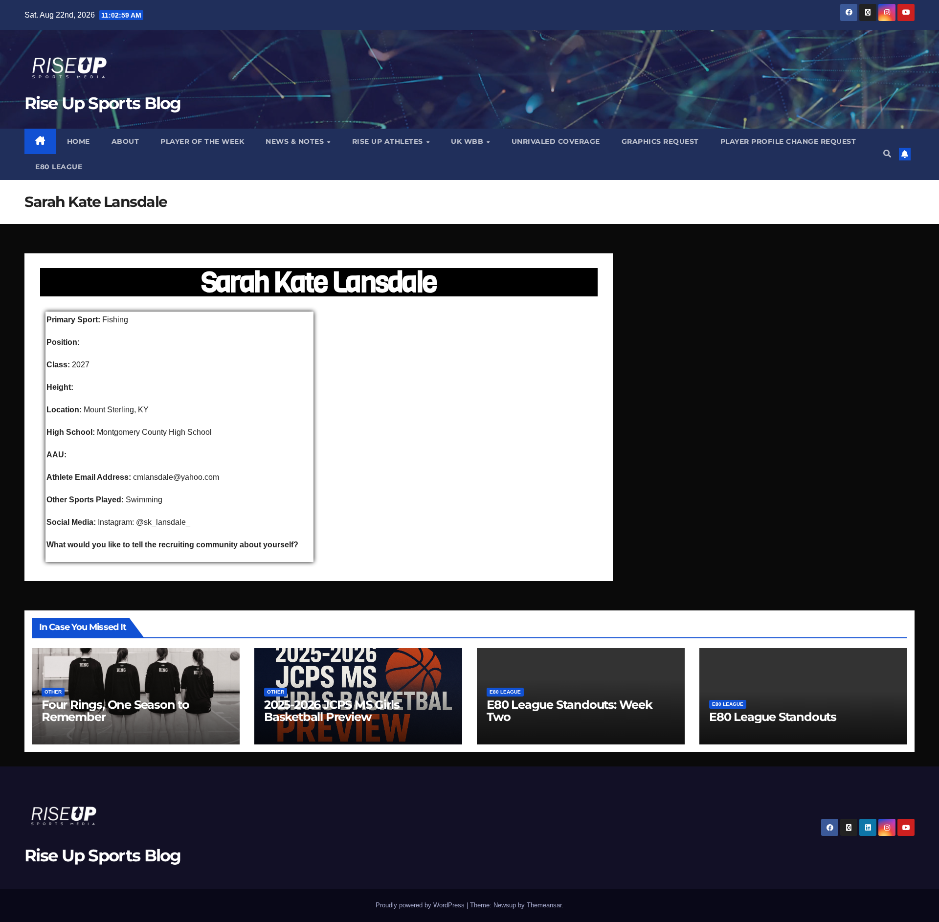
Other (53, 692)
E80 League (58, 166)
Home (78, 141)
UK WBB (468, 141)
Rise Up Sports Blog (102, 103)
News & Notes (296, 141)
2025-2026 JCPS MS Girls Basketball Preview (331, 710)
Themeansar (544, 905)
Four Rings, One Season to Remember (115, 710)
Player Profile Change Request (788, 141)
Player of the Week (202, 141)
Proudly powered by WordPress (421, 905)
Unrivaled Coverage (556, 141)
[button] (887, 154)
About (125, 141)
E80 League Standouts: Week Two (569, 710)
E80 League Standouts (772, 717)
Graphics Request (660, 141)
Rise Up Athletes (388, 141)
